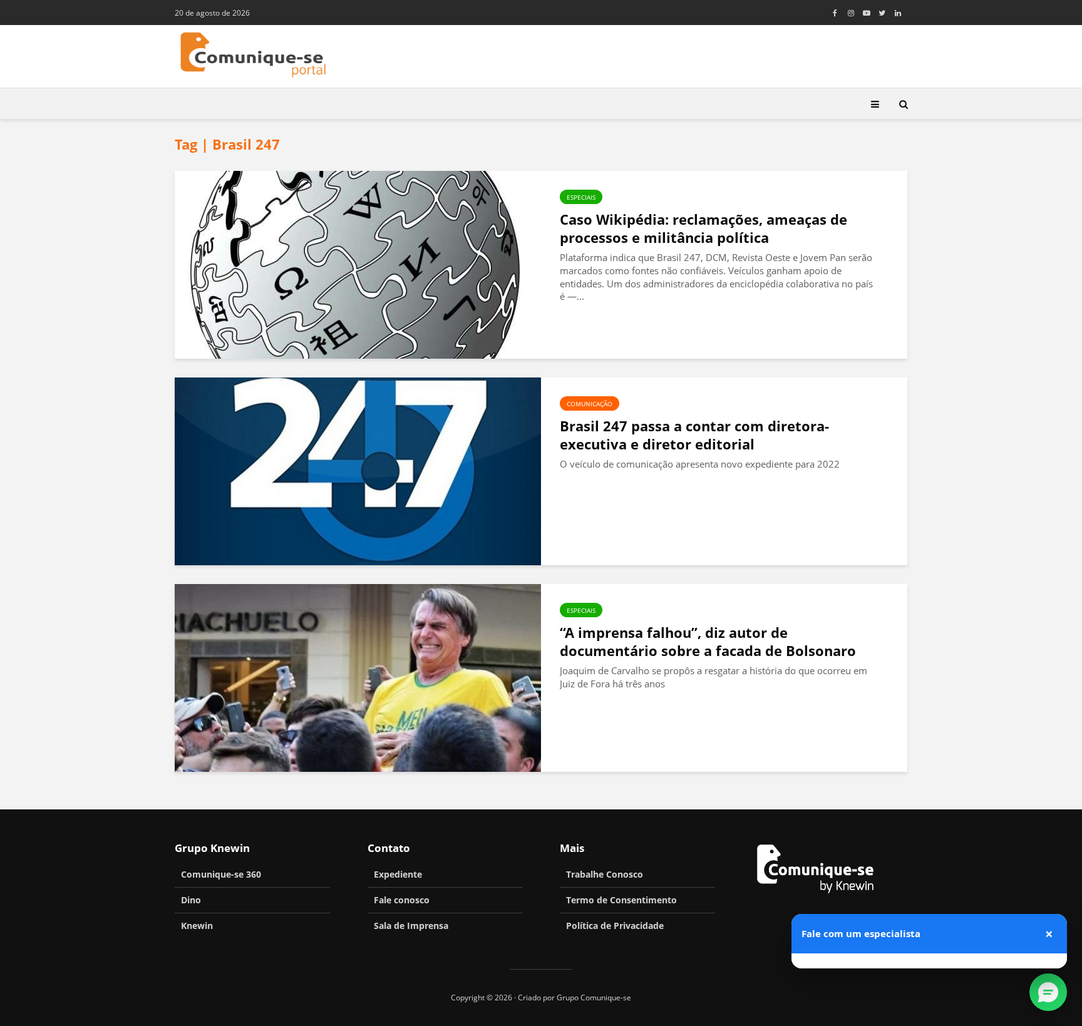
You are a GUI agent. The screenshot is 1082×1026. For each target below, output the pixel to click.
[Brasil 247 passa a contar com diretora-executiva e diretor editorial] (358, 470)
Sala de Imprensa (411, 925)
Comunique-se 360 (221, 874)
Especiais (581, 197)
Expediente (398, 874)
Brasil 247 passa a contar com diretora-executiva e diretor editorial (694, 435)
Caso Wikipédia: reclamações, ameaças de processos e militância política (703, 228)
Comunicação (589, 403)
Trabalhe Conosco (604, 874)
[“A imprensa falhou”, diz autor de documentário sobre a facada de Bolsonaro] (358, 676)
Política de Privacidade (615, 925)
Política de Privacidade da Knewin (971, 900)
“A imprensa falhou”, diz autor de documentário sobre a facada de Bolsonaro (708, 641)
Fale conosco (402, 900)
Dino (191, 900)
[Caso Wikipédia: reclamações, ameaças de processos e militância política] (358, 263)
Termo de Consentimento (621, 900)
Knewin (197, 925)
